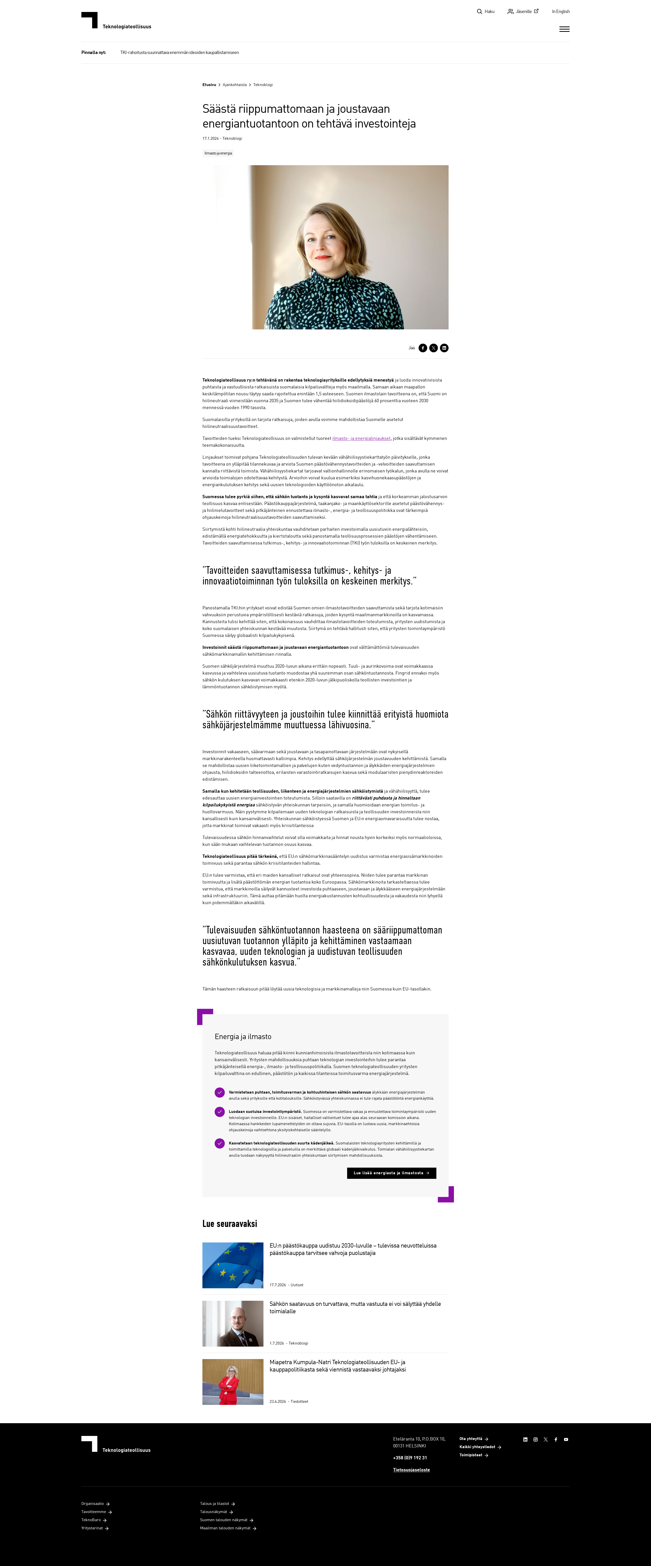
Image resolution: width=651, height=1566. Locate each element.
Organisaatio (92, 1504)
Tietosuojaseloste (411, 1470)
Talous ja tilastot (214, 1504)
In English (561, 11)
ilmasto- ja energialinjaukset (361, 438)
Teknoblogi (263, 85)
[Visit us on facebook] (555, 1439)
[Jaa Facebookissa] (423, 348)
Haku (489, 11)
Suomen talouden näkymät (223, 1520)
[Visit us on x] (545, 1439)
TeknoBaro (91, 1520)
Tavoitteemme (93, 1512)
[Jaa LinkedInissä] (444, 348)
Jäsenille (524, 11)
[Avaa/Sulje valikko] (564, 29)
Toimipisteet (471, 1455)
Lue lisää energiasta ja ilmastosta (389, 1173)
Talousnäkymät (213, 1512)
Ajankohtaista (235, 85)
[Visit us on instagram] (535, 1439)
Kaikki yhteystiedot (477, 1447)
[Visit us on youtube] (566, 1439)
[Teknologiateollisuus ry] (116, 21)
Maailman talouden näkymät (225, 1528)
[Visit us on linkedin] (525, 1439)
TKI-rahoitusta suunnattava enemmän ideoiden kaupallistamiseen (179, 52)
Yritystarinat (92, 1528)
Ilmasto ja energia (218, 153)
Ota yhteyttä (471, 1439)
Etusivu (209, 85)
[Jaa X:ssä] (433, 348)
